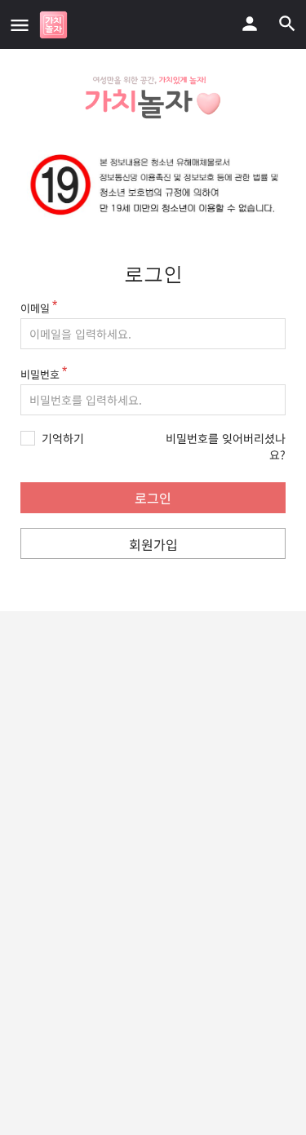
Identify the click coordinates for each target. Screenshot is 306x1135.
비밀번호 (40, 374)
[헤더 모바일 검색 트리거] (287, 23)
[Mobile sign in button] (249, 23)
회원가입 (153, 544)
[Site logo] (55, 25)
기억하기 (63, 438)
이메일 (35, 308)
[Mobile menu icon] (19, 24)
